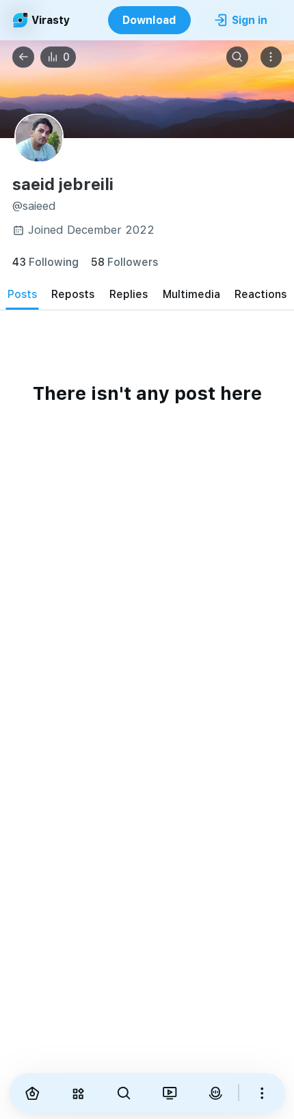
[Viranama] (169, 1093)
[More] (262, 1093)
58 (124, 261)
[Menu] (271, 57)
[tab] (22, 294)
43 (45, 261)
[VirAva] (215, 1093)
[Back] (23, 57)
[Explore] (78, 1093)
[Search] (237, 57)
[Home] (32, 1093)
